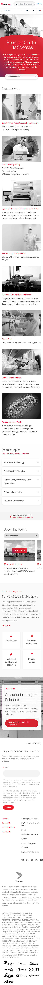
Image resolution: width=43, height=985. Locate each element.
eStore (39, 4)
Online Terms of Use (30, 834)
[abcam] (21, 963)
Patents (24, 839)
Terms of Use (8, 795)
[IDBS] (21, 970)
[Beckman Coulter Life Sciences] (6, 3)
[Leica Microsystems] (8, 975)
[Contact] (20, 11)
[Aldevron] (34, 964)
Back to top (35, 743)
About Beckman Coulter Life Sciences (19, 723)
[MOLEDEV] (21, 975)
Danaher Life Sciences (30, 852)
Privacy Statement (29, 843)
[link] (19, 557)
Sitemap (25, 848)
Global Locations (8, 827)
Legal (24, 830)
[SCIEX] (8, 982)
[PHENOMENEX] (34, 975)
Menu (7, 10)
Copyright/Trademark (30, 819)
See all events (21, 536)
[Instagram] (27, 860)
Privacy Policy (31, 793)
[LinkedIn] (32, 860)
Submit (8, 807)
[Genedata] (8, 970)
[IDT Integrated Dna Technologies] (34, 970)
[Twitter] (36, 860)
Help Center (6, 832)
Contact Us (6, 823)
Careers (5, 819)
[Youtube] (41, 860)
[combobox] (24, 4)
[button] (17, 4)
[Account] (33, 11)
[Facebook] (23, 860)
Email (6, 767)
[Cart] (27, 11)
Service (6, 625)
